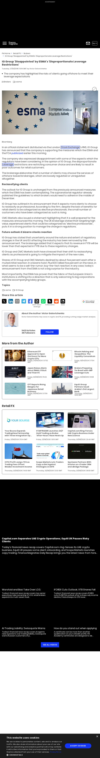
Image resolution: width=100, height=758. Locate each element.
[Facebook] (30, 301)
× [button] (97, 736)
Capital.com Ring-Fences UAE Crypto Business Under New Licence (81, 433)
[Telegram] (23, 301)
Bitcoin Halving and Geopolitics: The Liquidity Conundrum (84, 354)
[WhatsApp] (43, 301)
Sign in (95, 43)
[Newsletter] (88, 43)
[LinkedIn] (10, 301)
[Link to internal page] (11, 319)
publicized (17, 153)
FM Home (6, 53)
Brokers (27, 53)
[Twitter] (4, 301)
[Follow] (50, 302)
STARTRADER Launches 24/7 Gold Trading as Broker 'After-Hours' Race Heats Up (50, 433)
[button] (34, 754)
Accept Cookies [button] (78, 746)
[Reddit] (56, 301)
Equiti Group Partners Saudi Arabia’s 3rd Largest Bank (84, 388)
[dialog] (50, 746)
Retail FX (17, 53)
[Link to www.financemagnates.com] (15, 355)
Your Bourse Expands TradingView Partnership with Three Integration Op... (18, 433)
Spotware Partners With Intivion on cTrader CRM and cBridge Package (79, 464)
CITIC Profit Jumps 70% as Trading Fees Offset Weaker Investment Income (18, 464)
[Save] (63, 302)
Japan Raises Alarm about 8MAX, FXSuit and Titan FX (37, 370)
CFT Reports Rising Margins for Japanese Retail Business (36, 388)
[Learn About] (37, 303)
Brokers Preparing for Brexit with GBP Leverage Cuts (83, 370)
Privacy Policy (55, 752)
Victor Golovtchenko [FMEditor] (38, 69)
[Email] (17, 301)
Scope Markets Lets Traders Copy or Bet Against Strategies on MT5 (50, 464)
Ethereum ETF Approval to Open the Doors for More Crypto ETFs (36, 355)
